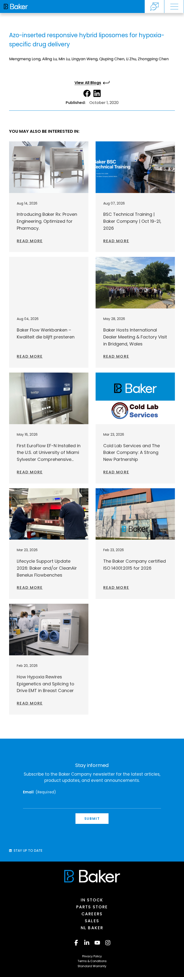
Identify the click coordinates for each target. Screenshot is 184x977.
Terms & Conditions (92, 961)
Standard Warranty (92, 966)
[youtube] (97, 943)
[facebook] (76, 943)
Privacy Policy (92, 956)
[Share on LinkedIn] (97, 93)
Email (39, 792)
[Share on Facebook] (87, 93)
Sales (92, 921)
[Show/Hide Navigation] (174, 6)
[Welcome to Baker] (16, 6)
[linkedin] (87, 943)
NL (92, 928)
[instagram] (108, 943)
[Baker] (92, 876)
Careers (92, 914)
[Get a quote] (154, 6)
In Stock (92, 900)
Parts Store (92, 907)
